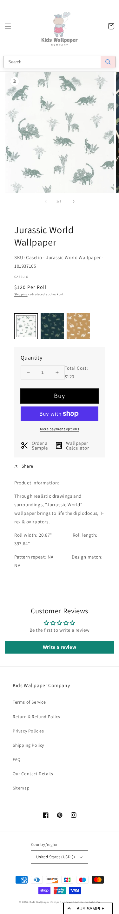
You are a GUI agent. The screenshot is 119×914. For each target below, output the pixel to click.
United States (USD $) (55, 857)
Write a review (59, 647)
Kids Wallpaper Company (46, 902)
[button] (8, 26)
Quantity (31, 357)
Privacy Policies (28, 731)
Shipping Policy (28, 745)
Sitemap (21, 788)
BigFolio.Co (92, 902)
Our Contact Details (33, 774)
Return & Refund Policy (36, 716)
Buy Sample (90, 908)
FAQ (17, 759)
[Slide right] (74, 201)
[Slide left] (46, 201)
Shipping (21, 294)
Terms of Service (29, 702)
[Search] (108, 62)
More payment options (59, 428)
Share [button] (27, 466)
